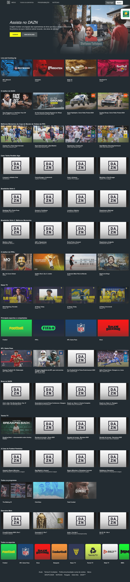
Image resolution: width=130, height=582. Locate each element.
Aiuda (41, 572)
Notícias (55, 2)
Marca (89, 572)
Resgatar (67, 575)
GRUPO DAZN (49, 575)
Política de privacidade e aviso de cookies (72, 572)
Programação (43, 2)
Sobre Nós (75, 575)
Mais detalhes (29, 34)
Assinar (119, 3)
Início (13, 2)
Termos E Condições (50, 572)
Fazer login (110, 3)
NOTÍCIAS (59, 575)
